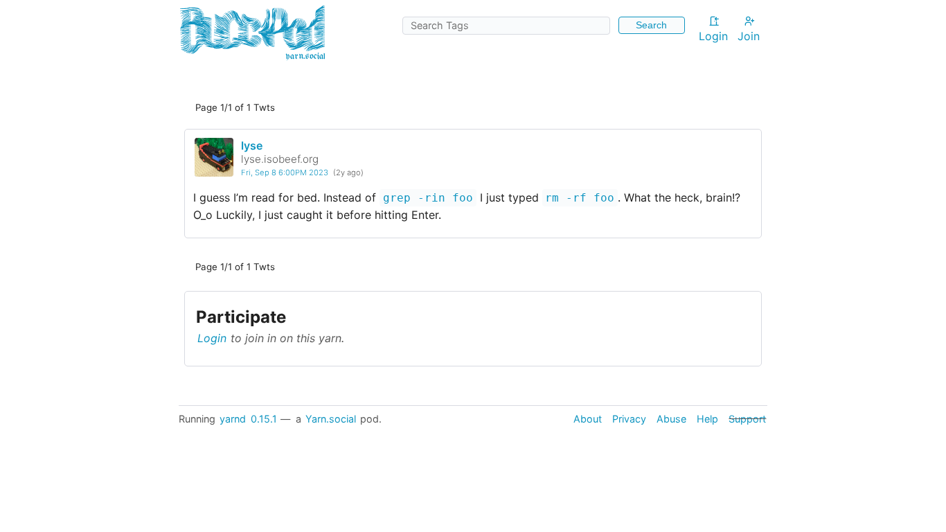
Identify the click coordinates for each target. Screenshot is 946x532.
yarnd (233, 419)
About (587, 419)
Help (707, 419)
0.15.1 (264, 419)
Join (749, 36)
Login (713, 36)
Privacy (629, 419)
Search (651, 24)
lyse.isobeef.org (280, 159)
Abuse (671, 419)
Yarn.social (330, 419)
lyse (251, 145)
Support (747, 419)
